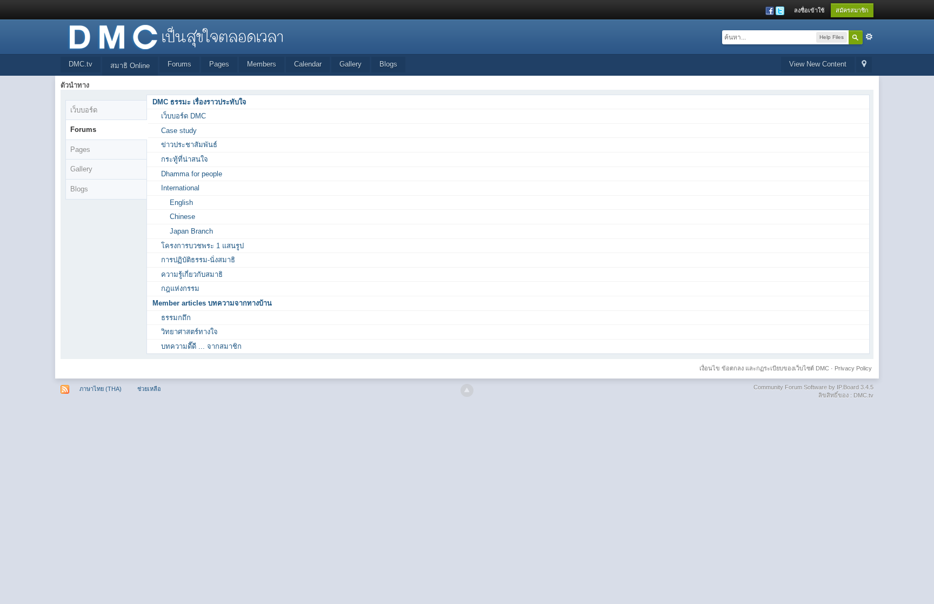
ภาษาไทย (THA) (100, 389)
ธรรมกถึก (176, 318)
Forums (179, 64)
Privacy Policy (853, 368)
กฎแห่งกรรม (180, 288)
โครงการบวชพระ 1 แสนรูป (202, 246)
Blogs (388, 64)
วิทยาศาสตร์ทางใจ (189, 332)
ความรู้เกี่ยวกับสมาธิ (192, 274)
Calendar (308, 64)
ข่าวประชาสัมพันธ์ (189, 145)
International (180, 188)
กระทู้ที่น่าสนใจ (184, 159)
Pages (219, 64)
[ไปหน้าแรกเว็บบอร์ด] (176, 36)
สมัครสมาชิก (852, 10)
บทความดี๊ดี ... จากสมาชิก (201, 346)
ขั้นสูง (869, 36)
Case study (179, 131)
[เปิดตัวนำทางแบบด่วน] (864, 64)
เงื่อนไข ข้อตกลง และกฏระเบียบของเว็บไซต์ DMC (764, 368)
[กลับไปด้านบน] (467, 390)
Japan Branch (191, 231)
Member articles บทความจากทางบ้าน (212, 303)
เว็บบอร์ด (83, 110)
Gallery (350, 64)
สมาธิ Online (130, 66)
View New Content (817, 64)
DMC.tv (80, 64)
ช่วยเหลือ (149, 389)
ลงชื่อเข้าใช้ (809, 10)
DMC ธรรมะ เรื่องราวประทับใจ (199, 102)
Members (261, 64)
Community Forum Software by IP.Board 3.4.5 (813, 387)
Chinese (182, 217)
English (181, 202)
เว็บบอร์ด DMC (183, 116)
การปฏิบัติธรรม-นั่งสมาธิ (198, 260)
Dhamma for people (191, 174)
